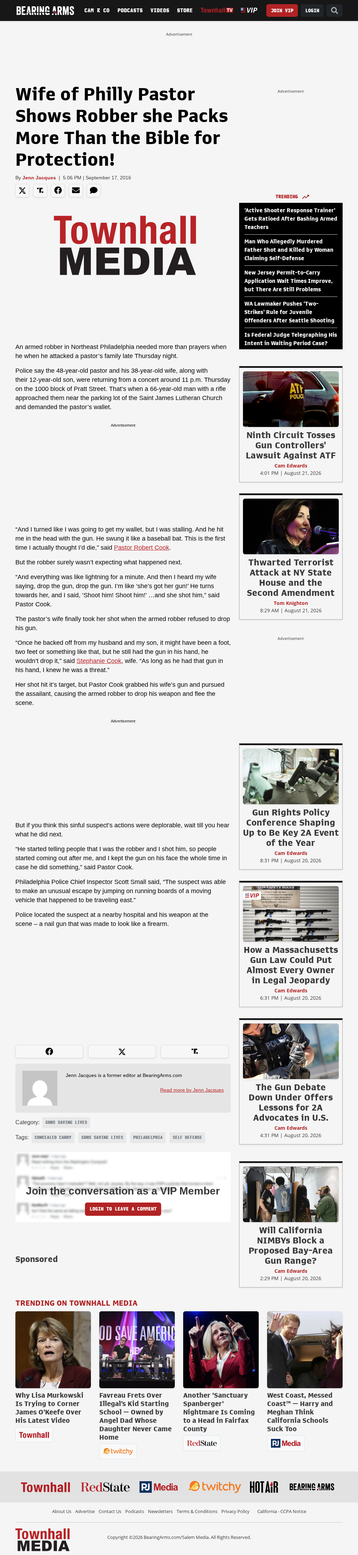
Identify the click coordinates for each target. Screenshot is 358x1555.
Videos (159, 10)
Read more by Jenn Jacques (192, 1090)
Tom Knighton (291, 603)
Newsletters (160, 1511)
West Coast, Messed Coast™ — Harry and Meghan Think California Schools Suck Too (300, 1412)
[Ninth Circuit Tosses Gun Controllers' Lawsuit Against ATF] (291, 399)
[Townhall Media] (42, 1539)
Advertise (85, 1511)
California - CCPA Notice (281, 1511)
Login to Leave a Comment (123, 1209)
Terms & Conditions (197, 1511)
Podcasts (130, 10)
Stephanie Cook (99, 660)
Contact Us (110, 1511)
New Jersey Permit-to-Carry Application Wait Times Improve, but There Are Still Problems (288, 281)
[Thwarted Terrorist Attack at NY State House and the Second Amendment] (291, 526)
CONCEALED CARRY (53, 1137)
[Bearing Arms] (45, 10)
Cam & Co (96, 10)
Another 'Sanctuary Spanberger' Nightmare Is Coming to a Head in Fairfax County (219, 1412)
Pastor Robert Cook (141, 547)
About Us (61, 1511)
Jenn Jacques (39, 177)
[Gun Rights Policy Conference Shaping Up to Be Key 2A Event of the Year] (291, 776)
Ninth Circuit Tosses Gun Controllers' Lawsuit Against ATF (291, 445)
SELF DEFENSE (187, 1137)
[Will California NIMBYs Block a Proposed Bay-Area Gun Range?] (291, 1194)
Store (185, 10)
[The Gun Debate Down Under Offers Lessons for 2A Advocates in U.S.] (291, 1051)
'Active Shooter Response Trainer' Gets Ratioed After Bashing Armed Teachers (290, 219)
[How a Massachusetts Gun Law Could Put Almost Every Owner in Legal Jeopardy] (291, 913)
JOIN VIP (282, 11)
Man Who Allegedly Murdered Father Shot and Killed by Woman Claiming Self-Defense (289, 250)
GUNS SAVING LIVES (66, 1122)
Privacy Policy (235, 1511)
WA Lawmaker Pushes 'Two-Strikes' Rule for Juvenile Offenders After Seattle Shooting (289, 312)
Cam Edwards (290, 465)
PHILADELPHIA (148, 1137)
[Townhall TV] (217, 10)
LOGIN (312, 11)
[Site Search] (335, 10)
